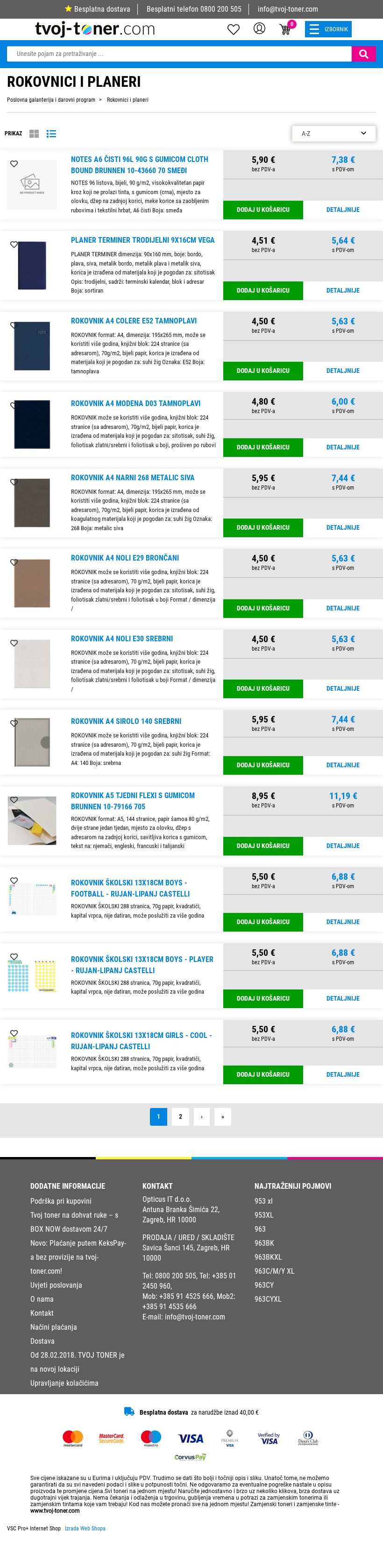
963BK (264, 1243)
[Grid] (34, 134)
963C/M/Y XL (275, 1271)
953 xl (264, 1201)
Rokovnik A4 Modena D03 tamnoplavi (135, 403)
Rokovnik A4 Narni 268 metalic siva (133, 477)
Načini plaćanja (53, 1327)
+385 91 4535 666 (169, 1306)
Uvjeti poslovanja (56, 1285)
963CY (264, 1285)
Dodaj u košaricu (263, 210)
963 (260, 1229)
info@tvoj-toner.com (288, 9)
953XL (264, 1215)
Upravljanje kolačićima (64, 1383)
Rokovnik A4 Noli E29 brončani (125, 558)
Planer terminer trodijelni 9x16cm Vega (143, 240)
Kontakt (42, 1313)
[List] (51, 134)
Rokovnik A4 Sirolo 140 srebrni (126, 721)
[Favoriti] (14, 164)
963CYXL (268, 1299)
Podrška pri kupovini (61, 1201)
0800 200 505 (220, 9)
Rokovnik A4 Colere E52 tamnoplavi (134, 320)
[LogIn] (259, 28)
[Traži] (364, 54)
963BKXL (268, 1257)
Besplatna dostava (102, 9)
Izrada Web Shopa (85, 1528)
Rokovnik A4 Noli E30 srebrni (122, 638)
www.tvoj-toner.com (55, 1511)
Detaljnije (343, 210)
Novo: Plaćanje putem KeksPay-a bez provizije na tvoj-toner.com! (78, 1257)
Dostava (42, 1341)
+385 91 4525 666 (186, 1296)
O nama (42, 1299)
